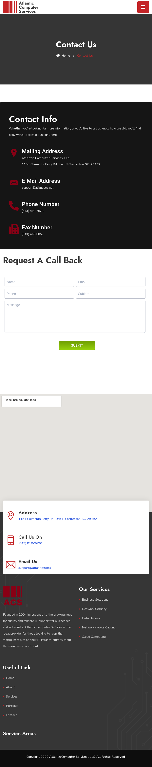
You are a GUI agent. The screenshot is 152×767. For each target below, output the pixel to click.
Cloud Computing (94, 637)
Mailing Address (42, 151)
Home (66, 55)
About (10, 687)
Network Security (94, 609)
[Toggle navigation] (143, 7)
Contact (11, 715)
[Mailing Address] (14, 153)
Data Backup (91, 618)
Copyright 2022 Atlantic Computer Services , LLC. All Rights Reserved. (76, 757)
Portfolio (12, 706)
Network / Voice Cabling (99, 627)
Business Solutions (95, 599)
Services (12, 696)
